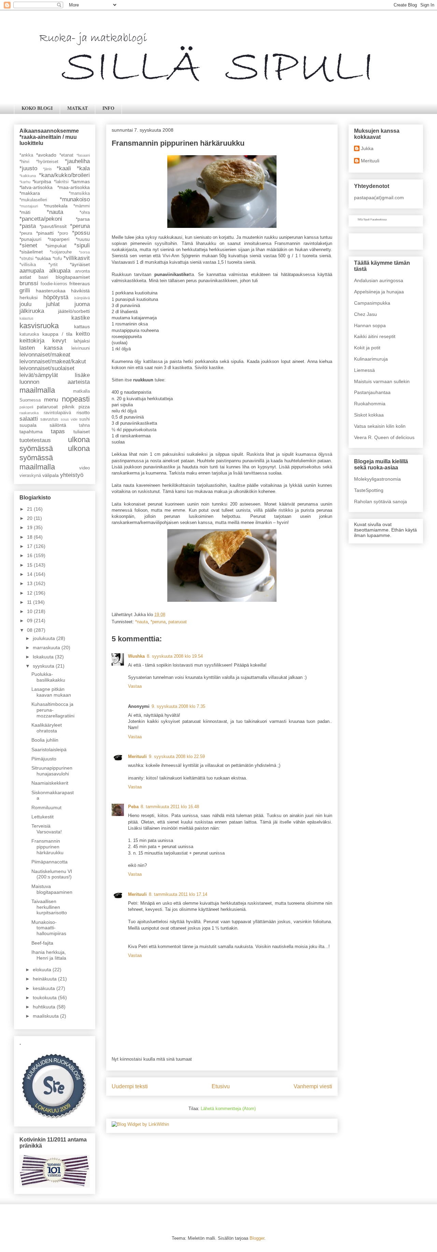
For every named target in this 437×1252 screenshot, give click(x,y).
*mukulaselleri (33, 200)
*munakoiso (75, 199)
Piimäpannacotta (49, 861)
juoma (82, 304)
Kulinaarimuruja (371, 359)
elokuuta (43, 969)
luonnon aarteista (54, 382)
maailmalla (37, 390)
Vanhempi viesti (313, 1086)
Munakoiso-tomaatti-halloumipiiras (48, 927)
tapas (58, 431)
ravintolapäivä (57, 412)
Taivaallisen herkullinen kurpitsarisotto (49, 907)
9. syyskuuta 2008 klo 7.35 (178, 706)
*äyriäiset (80, 264)
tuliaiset (81, 431)
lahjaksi (82, 341)
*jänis (47, 169)
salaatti (28, 419)
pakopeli (26, 407)
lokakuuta (44, 656)
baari (43, 277)
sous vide (69, 419)
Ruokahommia (369, 403)
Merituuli (137, 756)
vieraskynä (30, 475)
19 (30, 527)
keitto (83, 334)
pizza (84, 406)
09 (30, 620)
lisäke (82, 375)
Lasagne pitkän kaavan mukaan (51, 692)
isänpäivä (82, 298)
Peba (133, 806)
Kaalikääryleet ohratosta (46, 727)
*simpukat (56, 245)
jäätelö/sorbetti (74, 311)
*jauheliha (77, 161)
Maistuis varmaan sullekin (382, 381)
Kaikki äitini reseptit (374, 336)
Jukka (367, 148)
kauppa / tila (57, 334)
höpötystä (55, 297)
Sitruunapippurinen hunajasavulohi (51, 770)
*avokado (46, 155)
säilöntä (58, 425)
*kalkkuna (27, 176)
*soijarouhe (61, 252)
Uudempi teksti (130, 1086)
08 (30, 630)
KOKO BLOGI (37, 108)
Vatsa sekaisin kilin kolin (380, 426)
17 (30, 546)
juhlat (53, 304)
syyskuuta (44, 666)
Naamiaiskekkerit (49, 783)
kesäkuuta (44, 988)
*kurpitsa (41, 181)
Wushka (136, 656)
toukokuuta (45, 997)
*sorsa (84, 252)
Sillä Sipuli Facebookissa (371, 219)
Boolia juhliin (44, 740)
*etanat (66, 155)
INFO (108, 108)
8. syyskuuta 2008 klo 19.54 (175, 656)
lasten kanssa (40, 348)
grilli (24, 290)
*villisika (27, 264)
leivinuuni (80, 348)
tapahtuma (31, 431)
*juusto (28, 168)
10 (30, 611)
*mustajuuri (28, 206)
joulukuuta (44, 638)
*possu (81, 233)
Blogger (257, 1238)
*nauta (141, 621)
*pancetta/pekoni (40, 219)
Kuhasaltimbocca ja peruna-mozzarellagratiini (52, 709)
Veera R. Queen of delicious (384, 437)
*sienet (28, 245)
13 (30, 583)
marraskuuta (47, 647)
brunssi (28, 283)
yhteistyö (71, 475)
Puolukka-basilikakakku (48, 677)
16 (30, 555)
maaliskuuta (46, 1016)
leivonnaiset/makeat (44, 354)
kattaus (82, 326)
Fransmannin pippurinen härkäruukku (47, 846)
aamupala (31, 270)
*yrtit (53, 264)
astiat (25, 277)
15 (30, 565)
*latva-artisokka (36, 187)
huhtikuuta (45, 1006)
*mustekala (56, 205)
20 (30, 518)
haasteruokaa (51, 290)
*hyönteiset (47, 161)
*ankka (26, 155)
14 (30, 574)
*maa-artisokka (73, 187)
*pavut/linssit (53, 226)
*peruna (158, 621)
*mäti (24, 212)
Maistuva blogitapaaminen (51, 889)
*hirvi (24, 161)
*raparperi (58, 239)
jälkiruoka (31, 311)
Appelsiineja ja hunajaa (379, 291)
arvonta (82, 271)
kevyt (59, 340)
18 (30, 537)
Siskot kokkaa (369, 415)
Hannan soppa (370, 325)
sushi (84, 419)
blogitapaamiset (73, 277)
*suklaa (43, 258)
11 (30, 602)
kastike (80, 318)
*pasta (27, 226)
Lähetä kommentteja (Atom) (228, 1108)
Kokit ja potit (367, 347)
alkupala (59, 270)
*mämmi (81, 206)
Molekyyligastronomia (377, 479)
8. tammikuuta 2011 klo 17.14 (178, 894)
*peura (25, 233)
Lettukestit (42, 816)
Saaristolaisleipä (49, 749)
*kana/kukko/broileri (64, 175)
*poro (63, 233)
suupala (28, 425)
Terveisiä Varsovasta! (46, 828)
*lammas (80, 181)
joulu (25, 304)
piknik (68, 406)
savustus (49, 419)
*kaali (64, 168)
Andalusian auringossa (378, 280)
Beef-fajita (42, 943)
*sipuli (82, 245)
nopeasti (76, 399)
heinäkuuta (45, 978)
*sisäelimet (31, 251)
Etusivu (221, 1086)
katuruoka (29, 334)
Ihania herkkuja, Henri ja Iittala (48, 955)
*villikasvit (77, 258)
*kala (83, 168)
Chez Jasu (365, 314)
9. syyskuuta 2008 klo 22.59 (177, 756)
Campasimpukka (372, 303)
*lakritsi (61, 181)
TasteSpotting (368, 490)
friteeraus (79, 283)
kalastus (26, 318)
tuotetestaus (35, 440)
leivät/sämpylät (38, 375)
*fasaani (83, 155)
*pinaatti (45, 233)
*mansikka (79, 193)
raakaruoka (29, 413)
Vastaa (135, 686)
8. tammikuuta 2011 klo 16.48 (170, 806)
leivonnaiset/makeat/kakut (52, 361)
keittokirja (31, 340)
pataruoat (177, 621)
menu (51, 399)
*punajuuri (30, 239)
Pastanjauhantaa (372, 392)
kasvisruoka (39, 325)
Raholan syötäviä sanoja (380, 501)
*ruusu (83, 239)
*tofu (57, 258)
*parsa (83, 219)
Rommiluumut (46, 807)
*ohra (85, 212)
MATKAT (77, 108)
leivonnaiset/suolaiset (46, 368)
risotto (83, 412)
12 (30, 593)
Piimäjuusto (43, 758)
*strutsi (26, 258)
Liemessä (364, 370)
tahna (84, 425)
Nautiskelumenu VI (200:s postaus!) (51, 874)
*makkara (29, 193)
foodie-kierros (54, 283)
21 (30, 509)
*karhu (24, 182)
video (84, 468)
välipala (50, 475)
